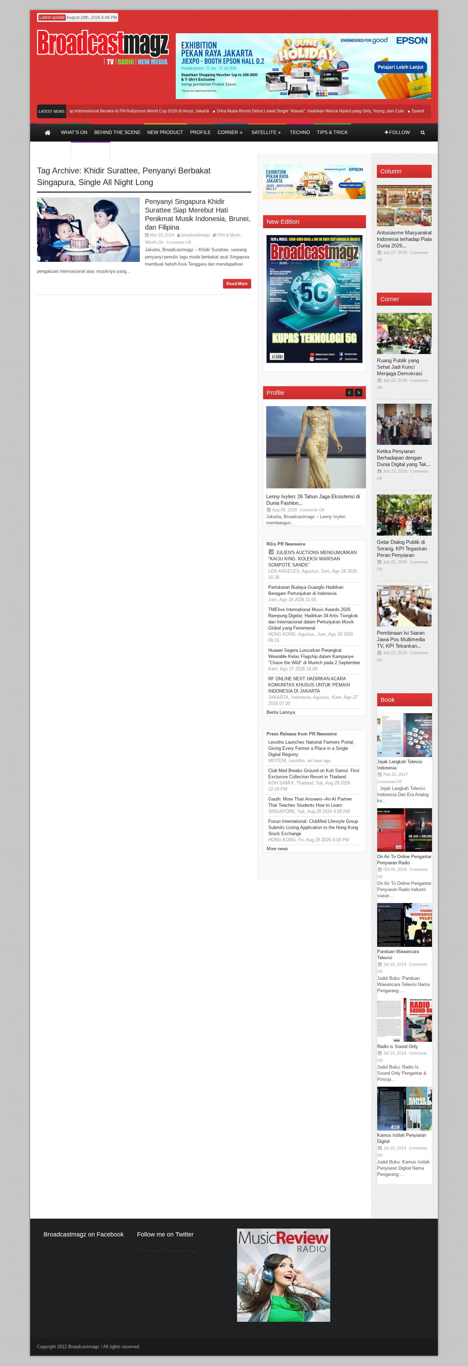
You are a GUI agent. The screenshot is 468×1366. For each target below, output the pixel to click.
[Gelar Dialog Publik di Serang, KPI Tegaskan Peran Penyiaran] (404, 515)
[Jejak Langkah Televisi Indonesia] (404, 755)
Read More (237, 283)
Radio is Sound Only (397, 1046)
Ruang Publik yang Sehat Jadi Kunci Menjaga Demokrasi (399, 366)
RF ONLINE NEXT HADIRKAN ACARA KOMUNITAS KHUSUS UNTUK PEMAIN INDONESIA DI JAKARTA (309, 685)
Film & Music (229, 235)
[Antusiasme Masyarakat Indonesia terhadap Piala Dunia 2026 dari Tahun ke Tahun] (404, 205)
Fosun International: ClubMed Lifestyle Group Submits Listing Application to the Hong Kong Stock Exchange (313, 827)
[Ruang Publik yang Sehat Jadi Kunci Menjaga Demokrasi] (404, 333)
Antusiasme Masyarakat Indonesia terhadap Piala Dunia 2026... (404, 239)
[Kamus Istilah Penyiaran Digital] (404, 1129)
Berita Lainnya (281, 712)
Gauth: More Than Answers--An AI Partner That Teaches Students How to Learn (310, 802)
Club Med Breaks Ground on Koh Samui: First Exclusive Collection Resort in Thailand (313, 773)
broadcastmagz (195, 235)
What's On (154, 242)
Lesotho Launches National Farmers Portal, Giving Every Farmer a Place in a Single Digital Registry (311, 748)
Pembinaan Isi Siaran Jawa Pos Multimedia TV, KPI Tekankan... (401, 639)
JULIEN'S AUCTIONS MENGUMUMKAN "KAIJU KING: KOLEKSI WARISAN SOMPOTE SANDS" (312, 559)
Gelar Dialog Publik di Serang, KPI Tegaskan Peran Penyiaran (402, 548)
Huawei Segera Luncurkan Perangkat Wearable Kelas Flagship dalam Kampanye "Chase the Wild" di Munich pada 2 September (314, 656)
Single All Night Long (115, 182)
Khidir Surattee (111, 170)
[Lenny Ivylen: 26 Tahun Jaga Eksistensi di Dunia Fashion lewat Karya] (317, 486)
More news (277, 848)
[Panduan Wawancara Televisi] (404, 945)
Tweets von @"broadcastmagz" (168, 1250)
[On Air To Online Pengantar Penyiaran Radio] (404, 850)
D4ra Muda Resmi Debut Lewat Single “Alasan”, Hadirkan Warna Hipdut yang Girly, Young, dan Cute (295, 111)
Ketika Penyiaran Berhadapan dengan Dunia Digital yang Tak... (404, 457)
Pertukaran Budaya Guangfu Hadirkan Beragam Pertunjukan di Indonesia (305, 590)
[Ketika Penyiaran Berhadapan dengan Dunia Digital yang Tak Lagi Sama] (404, 424)
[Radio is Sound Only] (404, 1040)
